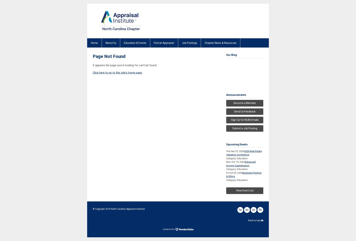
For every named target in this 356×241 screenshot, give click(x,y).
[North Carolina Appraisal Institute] (120, 31)
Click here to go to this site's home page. (117, 72)
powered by (169, 229)
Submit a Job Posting (244, 128)
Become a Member (245, 103)
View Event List (245, 190)
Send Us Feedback (245, 111)
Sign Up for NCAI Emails (245, 119)
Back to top (254, 220)
